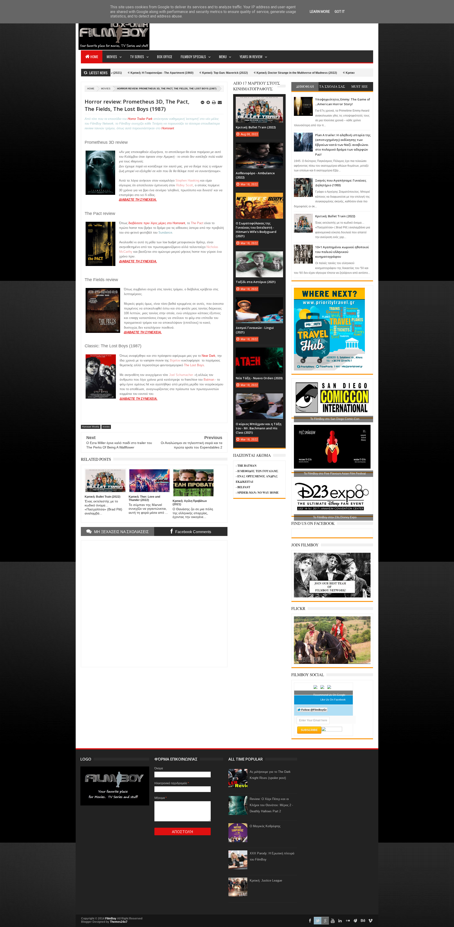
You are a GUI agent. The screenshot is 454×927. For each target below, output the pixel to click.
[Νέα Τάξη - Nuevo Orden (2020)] (259, 352)
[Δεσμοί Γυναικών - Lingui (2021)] (259, 302)
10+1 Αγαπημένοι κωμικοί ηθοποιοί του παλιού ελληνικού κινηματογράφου (342, 252)
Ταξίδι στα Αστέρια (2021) (255, 282)
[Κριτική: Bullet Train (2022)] (259, 101)
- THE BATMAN (246, 466)
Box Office (164, 56)
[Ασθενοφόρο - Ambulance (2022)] (259, 147)
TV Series (137, 56)
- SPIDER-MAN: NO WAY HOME (257, 493)
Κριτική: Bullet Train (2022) (335, 216)
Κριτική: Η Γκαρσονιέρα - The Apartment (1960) (124, 72)
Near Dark (208, 355)
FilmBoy (110, 918)
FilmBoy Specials (193, 56)
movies (105, 88)
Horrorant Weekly (90, 427)
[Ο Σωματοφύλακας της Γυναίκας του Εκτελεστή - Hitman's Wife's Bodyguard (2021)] (259, 197)
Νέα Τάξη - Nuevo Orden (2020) (259, 378)
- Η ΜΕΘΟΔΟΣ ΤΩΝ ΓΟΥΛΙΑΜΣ (257, 471)
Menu (223, 56)
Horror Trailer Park (140, 119)
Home (94, 56)
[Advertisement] (287, 32)
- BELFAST (243, 487)
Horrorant (168, 128)
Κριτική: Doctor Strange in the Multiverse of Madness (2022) (259, 72)
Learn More (320, 11)
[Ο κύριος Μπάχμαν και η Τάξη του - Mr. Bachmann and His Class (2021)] (259, 398)
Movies (112, 56)
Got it (340, 11)
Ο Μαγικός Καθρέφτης (265, 826)
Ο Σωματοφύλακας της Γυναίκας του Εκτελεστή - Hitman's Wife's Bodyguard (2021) (256, 229)
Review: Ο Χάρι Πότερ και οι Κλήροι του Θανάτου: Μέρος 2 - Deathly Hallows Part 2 (271, 805)
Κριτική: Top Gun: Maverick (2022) (187, 72)
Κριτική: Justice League (266, 880)
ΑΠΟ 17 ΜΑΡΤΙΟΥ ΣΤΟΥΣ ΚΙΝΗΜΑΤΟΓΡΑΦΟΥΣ (256, 85)
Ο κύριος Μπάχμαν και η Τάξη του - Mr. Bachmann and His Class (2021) (258, 428)
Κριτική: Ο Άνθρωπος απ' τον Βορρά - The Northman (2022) (347, 72)
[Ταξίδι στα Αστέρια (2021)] (259, 256)
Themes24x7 (118, 921)
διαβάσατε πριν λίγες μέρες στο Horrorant (156, 223)
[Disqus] (154, 603)
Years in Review (251, 56)
